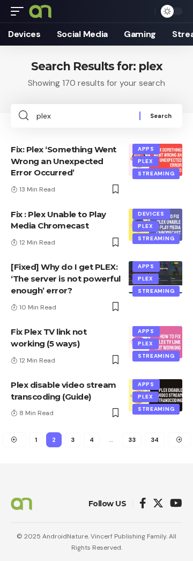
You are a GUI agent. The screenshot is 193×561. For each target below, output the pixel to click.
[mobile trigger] (20, 11)
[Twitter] (158, 504)
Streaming (156, 173)
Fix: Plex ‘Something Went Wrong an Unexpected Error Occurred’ (63, 161)
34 (155, 440)
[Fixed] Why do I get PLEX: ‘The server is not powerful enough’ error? (66, 279)
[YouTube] (176, 504)
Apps (146, 148)
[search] (144, 11)
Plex (145, 161)
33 (132, 440)
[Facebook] (142, 504)
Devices (151, 213)
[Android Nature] (40, 11)
